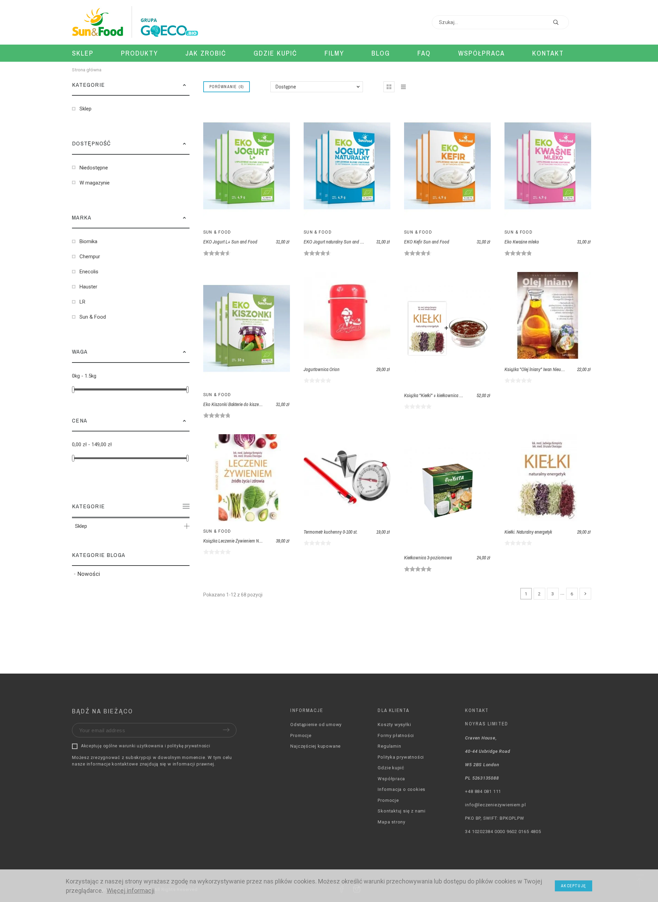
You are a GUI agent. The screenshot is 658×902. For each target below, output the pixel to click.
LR (82, 302)
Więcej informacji (131, 890)
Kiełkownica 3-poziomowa (428, 558)
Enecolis (89, 272)
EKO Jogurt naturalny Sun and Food (337, 242)
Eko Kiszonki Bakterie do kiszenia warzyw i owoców (250, 404)
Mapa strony (391, 821)
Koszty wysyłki (394, 724)
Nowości (88, 573)
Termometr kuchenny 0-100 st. (330, 532)
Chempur (90, 256)
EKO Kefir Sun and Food (426, 242)
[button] (184, 84)
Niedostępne (94, 168)
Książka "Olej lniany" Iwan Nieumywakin (540, 369)
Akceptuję (573, 886)
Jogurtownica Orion (322, 369)
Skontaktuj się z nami (401, 811)
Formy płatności (396, 735)
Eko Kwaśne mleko (521, 242)
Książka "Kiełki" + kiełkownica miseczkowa (443, 395)
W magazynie (95, 183)
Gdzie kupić (391, 767)
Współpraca (391, 778)
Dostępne (286, 87)
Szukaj (560, 22)
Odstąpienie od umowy (316, 724)
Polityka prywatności (401, 757)
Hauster (88, 287)
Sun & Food (93, 317)
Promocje (300, 735)
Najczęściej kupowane (315, 746)
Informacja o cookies (401, 789)
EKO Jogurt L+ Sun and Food (230, 242)
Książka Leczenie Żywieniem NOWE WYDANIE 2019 (250, 541)
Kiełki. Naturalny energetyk (528, 532)
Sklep (86, 109)
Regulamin (389, 746)
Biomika (88, 241)
